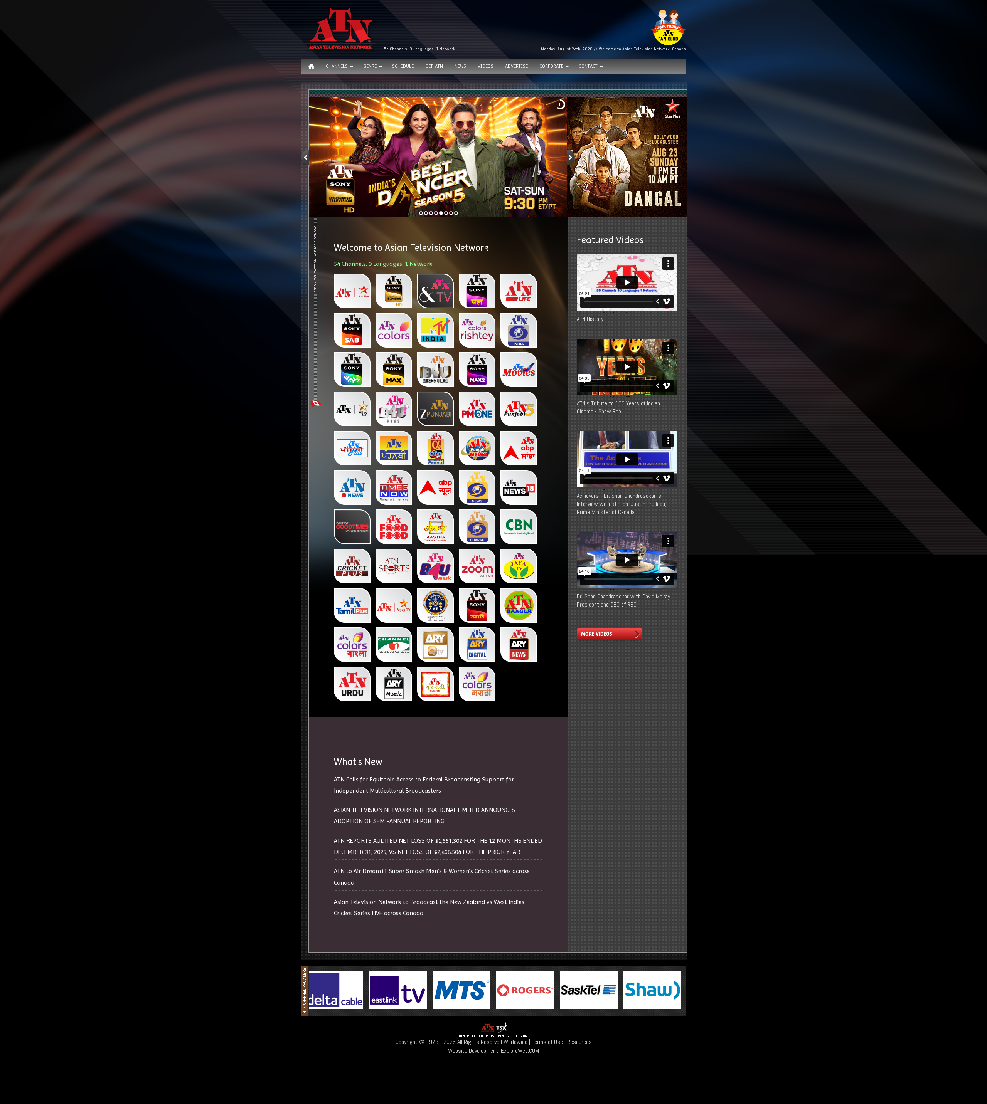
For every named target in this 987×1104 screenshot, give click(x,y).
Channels (337, 66)
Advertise (516, 66)
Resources (579, 1042)
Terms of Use (547, 1042)
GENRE (370, 66)
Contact (588, 66)
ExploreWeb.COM (520, 1051)
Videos (486, 66)
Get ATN (434, 66)
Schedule (403, 66)
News (460, 66)
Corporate (551, 66)
